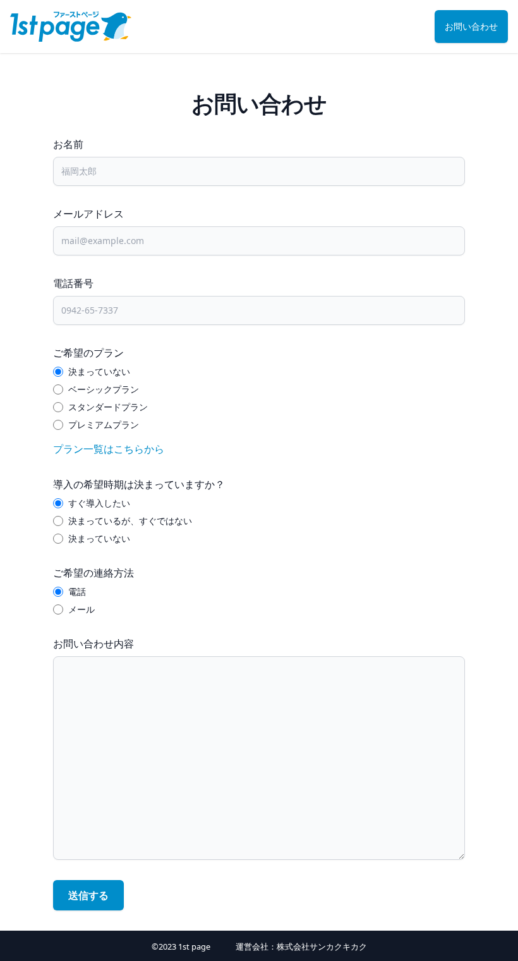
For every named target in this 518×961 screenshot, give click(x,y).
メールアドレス (88, 214)
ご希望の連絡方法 (93, 573)
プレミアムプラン (103, 425)
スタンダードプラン (108, 407)
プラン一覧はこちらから (108, 449)
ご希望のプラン (88, 353)
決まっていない (99, 371)
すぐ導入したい (99, 503)
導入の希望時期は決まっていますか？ (139, 484)
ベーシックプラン (103, 389)
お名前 (68, 144)
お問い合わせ (471, 26)
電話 (77, 591)
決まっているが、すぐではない (130, 521)
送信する (88, 895)
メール (81, 609)
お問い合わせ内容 (93, 644)
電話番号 (73, 283)
